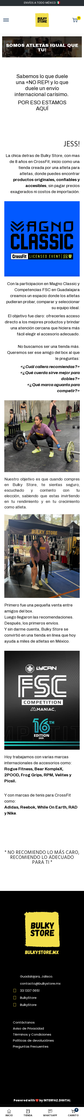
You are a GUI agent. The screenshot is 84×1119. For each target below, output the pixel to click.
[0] (75, 20)
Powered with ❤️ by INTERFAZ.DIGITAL (42, 1100)
